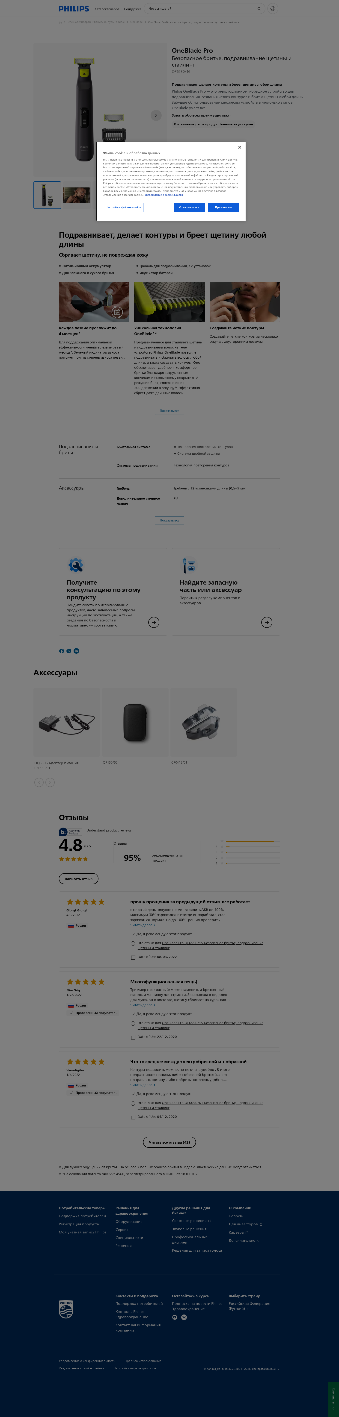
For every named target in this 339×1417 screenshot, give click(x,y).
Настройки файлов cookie (123, 207)
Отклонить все (189, 207)
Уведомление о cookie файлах (164, 195)
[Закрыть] (240, 147)
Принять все (223, 207)
